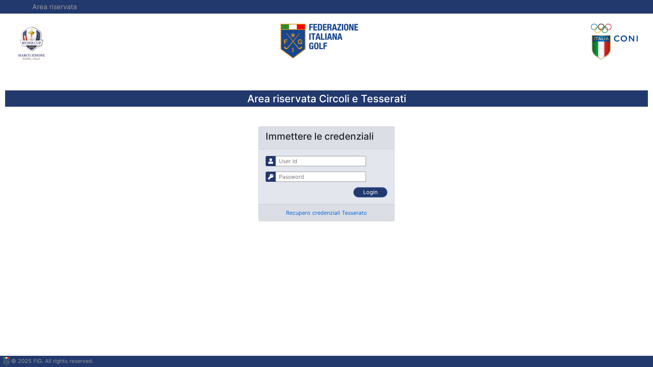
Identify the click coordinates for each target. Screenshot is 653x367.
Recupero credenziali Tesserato (326, 212)
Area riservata (54, 7)
